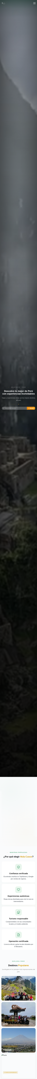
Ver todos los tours (17, 842)
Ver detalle (22, 829)
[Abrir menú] (34, 3)
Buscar (32, 408)
